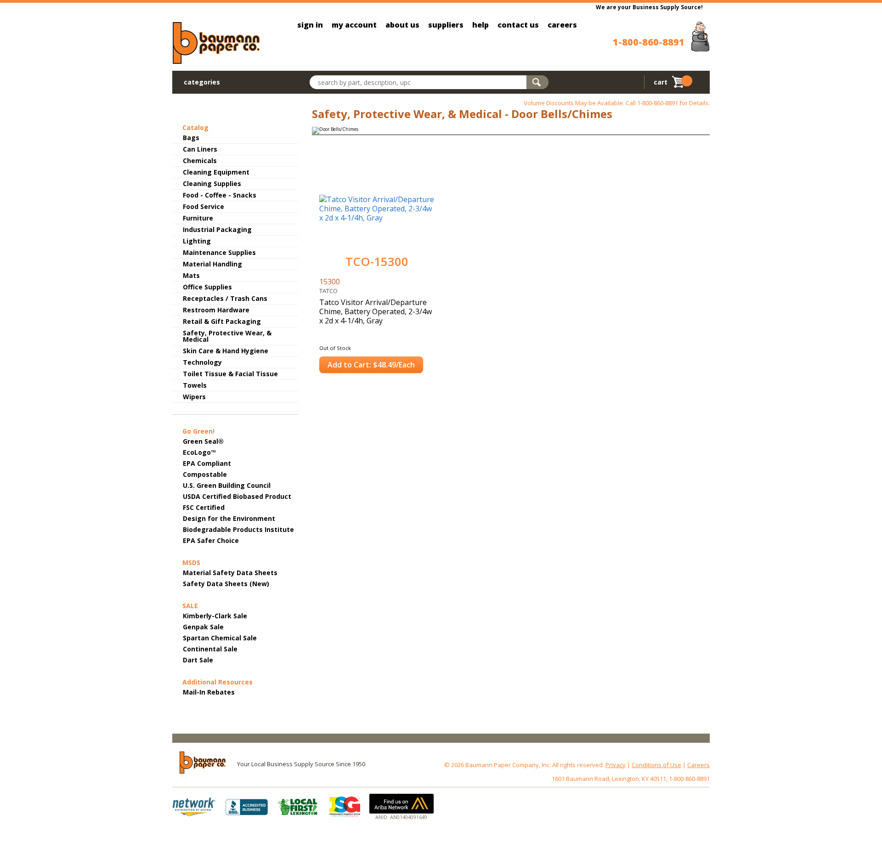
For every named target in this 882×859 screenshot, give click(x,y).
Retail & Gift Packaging (222, 321)
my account (354, 25)
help (480, 25)
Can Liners (200, 149)
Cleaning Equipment (216, 172)
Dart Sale (198, 660)
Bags (191, 137)
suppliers (446, 25)
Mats (191, 275)
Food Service (203, 206)
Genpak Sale (203, 626)
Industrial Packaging (217, 229)
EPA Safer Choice (211, 540)
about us (402, 25)
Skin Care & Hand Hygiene (225, 350)
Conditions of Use (656, 765)
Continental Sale (210, 648)
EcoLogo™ (199, 452)
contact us (518, 25)
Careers (698, 765)
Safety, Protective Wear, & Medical (227, 336)
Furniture (198, 218)
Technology (202, 362)
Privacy (615, 765)
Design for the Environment (229, 518)
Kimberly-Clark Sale (215, 615)
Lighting (197, 241)
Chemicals (200, 160)
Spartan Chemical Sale (220, 637)
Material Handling (212, 264)
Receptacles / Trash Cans (225, 298)
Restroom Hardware (216, 309)
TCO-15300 (376, 262)
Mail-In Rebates (209, 692)
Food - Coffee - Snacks (219, 195)
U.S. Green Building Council (227, 485)
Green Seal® (203, 441)
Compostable (205, 474)
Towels (195, 385)
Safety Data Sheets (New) (226, 583)
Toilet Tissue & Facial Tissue (230, 373)
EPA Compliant (207, 463)
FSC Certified (204, 507)
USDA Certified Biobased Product (237, 496)
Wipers (194, 396)
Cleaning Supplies (212, 183)
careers (562, 25)
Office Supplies (207, 287)
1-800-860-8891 (648, 42)
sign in (310, 25)
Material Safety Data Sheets (230, 572)
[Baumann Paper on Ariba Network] (401, 804)
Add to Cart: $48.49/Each (371, 364)
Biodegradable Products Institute (238, 529)
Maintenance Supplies (219, 252)
